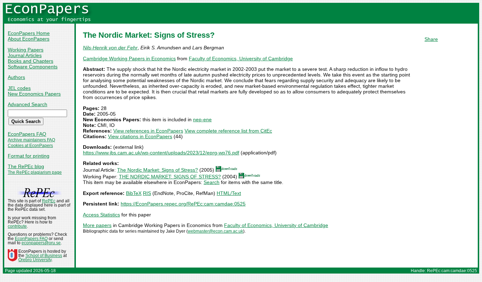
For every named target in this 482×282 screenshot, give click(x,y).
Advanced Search (27, 104)
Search (211, 182)
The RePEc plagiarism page (35, 172)
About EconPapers (28, 39)
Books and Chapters (30, 61)
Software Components (33, 66)
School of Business (43, 255)
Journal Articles (25, 55)
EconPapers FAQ (27, 134)
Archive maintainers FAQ (31, 140)
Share (431, 39)
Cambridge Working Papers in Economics (129, 58)
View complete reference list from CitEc (228, 131)
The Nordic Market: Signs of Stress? (157, 170)
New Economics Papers (34, 94)
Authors (16, 77)
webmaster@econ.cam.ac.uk (215, 231)
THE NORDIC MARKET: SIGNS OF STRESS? (170, 176)
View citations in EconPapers (140, 136)
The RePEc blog (26, 166)
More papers (97, 225)
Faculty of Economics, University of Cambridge (241, 58)
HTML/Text (229, 193)
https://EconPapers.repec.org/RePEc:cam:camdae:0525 (183, 204)
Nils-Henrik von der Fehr (110, 47)
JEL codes (19, 88)
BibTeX (133, 193)
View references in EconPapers (148, 131)
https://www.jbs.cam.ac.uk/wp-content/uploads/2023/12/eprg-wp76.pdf (161, 152)
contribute (17, 226)
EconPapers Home (29, 33)
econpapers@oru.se (41, 243)
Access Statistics (101, 214)
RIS (147, 193)
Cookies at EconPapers (30, 145)
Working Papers (25, 50)
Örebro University (35, 260)
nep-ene (202, 119)
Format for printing (28, 156)
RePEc (48, 201)
